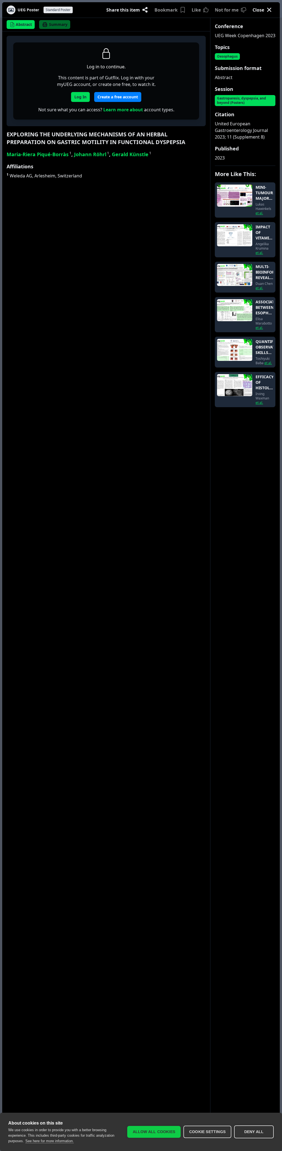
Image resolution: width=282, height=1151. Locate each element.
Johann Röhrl (91, 154)
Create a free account (117, 96)
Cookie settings (207, 1132)
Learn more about (123, 110)
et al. (259, 213)
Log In (80, 96)
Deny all (254, 1132)
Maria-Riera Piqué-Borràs (39, 154)
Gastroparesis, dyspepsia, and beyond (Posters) (241, 100)
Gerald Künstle (131, 154)
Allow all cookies (154, 1132)
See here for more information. (49, 1141)
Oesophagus (227, 56)
